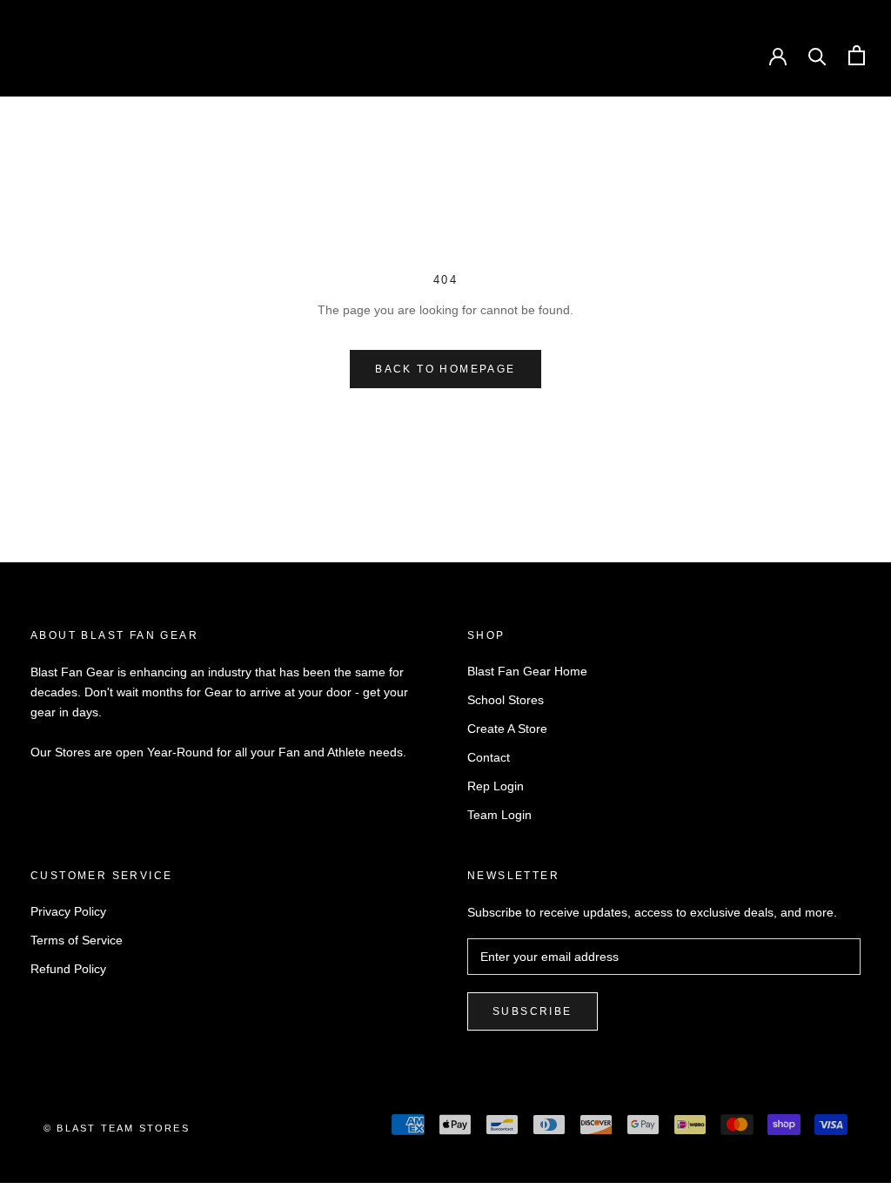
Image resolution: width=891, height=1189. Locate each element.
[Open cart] (856, 55)
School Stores (505, 700)
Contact (488, 757)
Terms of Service (76, 940)
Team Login (499, 815)
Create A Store (507, 729)
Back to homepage (445, 369)
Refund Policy (68, 969)
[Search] (817, 55)
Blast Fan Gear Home (527, 671)
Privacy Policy (68, 911)
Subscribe (532, 1011)
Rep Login (495, 786)
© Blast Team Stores (117, 1128)
